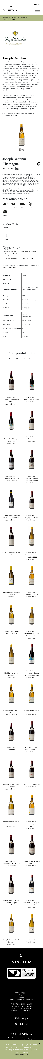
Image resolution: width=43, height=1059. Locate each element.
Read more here (21, 1054)
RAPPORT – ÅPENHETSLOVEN (21, 1006)
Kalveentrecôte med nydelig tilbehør (19, 258)
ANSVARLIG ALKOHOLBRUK (21, 1004)
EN (38, 4)
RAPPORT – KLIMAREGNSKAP (21, 1011)
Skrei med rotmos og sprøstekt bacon (19, 256)
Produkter (7, 17)
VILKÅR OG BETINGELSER (21, 1008)
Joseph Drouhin (14, 58)
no (35, 4)
